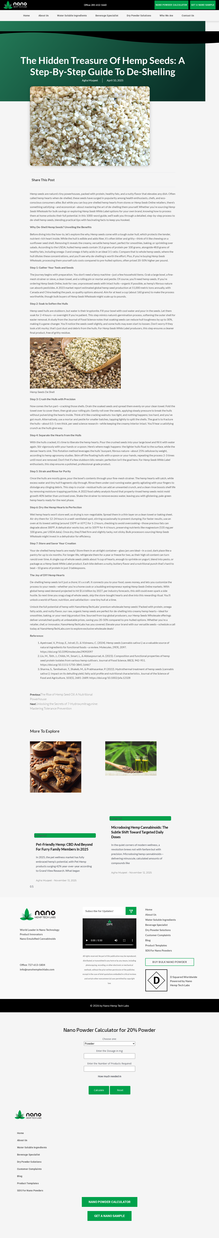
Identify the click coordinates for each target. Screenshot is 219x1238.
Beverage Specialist (106, 15)
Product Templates (156, 945)
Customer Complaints (158, 935)
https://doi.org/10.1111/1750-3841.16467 (65, 664)
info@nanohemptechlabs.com (37, 969)
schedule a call (166, 624)
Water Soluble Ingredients (72, 15)
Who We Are (166, 15)
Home (26, 15)
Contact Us (188, 15)
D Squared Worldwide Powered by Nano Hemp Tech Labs (183, 981)
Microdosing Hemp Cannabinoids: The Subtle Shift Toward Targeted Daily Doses (139, 832)
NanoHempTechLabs (87, 606)
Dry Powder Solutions (139, 15)
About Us (43, 15)
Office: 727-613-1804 (32, 964)
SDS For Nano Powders (158, 950)
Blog (148, 940)
